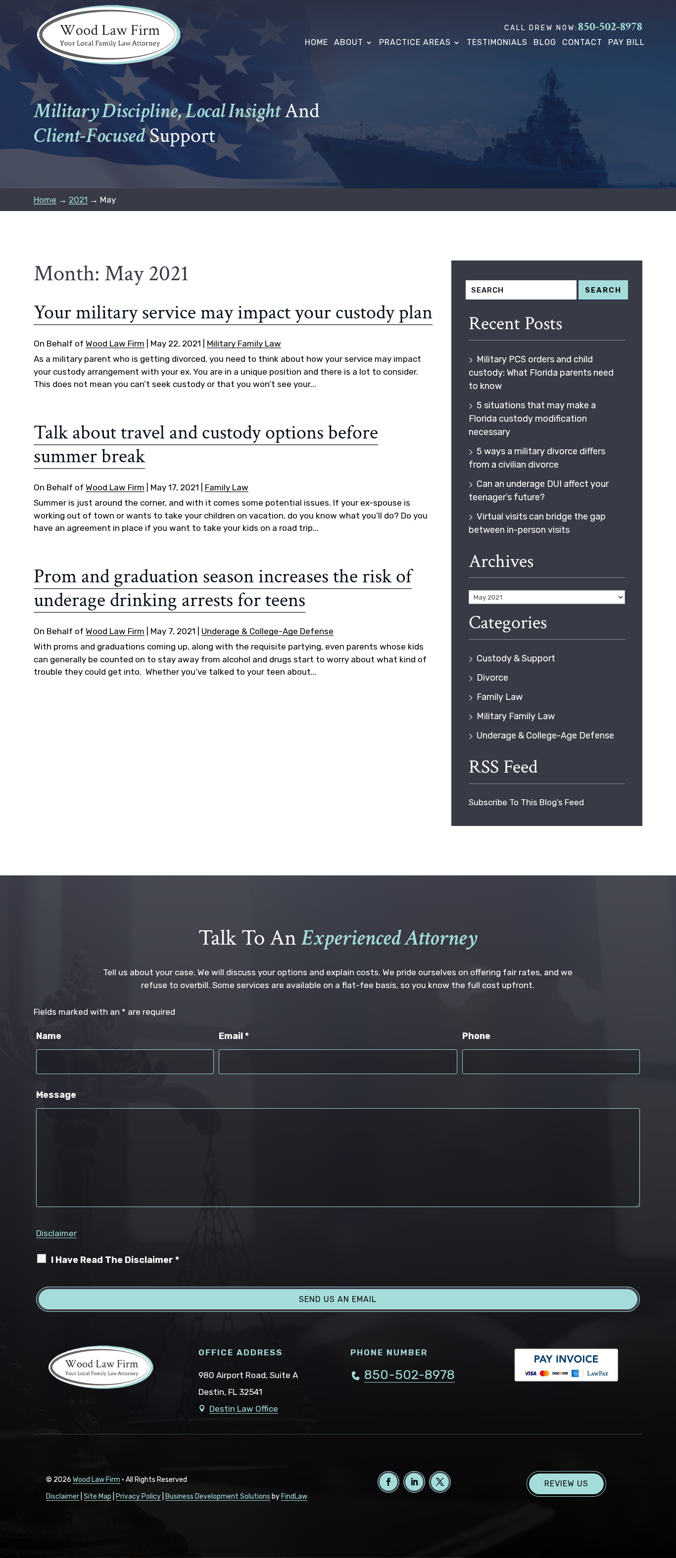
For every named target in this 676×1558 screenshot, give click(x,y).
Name (48, 1036)
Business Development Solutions (217, 1496)
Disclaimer (56, 1233)
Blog (544, 42)
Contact (582, 42)
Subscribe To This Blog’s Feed (526, 802)
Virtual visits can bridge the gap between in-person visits (537, 523)
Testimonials (497, 42)
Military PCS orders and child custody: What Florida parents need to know (541, 372)
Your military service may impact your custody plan (233, 312)
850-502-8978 (610, 26)
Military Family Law (244, 343)
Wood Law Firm (115, 343)
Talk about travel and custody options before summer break (206, 444)
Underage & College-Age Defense (267, 631)
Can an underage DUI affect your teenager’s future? (539, 490)
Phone (476, 1036)
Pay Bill (626, 42)
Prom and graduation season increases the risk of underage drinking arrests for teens (223, 588)
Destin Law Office (243, 1409)
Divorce (492, 677)
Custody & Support (516, 658)
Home (316, 42)
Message (56, 1094)
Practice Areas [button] (415, 42)
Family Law (226, 487)
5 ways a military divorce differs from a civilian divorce (537, 458)
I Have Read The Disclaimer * (115, 1260)
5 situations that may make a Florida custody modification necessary (532, 418)
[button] (665, 1485)
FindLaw (294, 1496)
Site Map (97, 1496)
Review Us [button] (566, 1483)
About (348, 42)
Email (234, 1036)
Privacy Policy (138, 1496)
